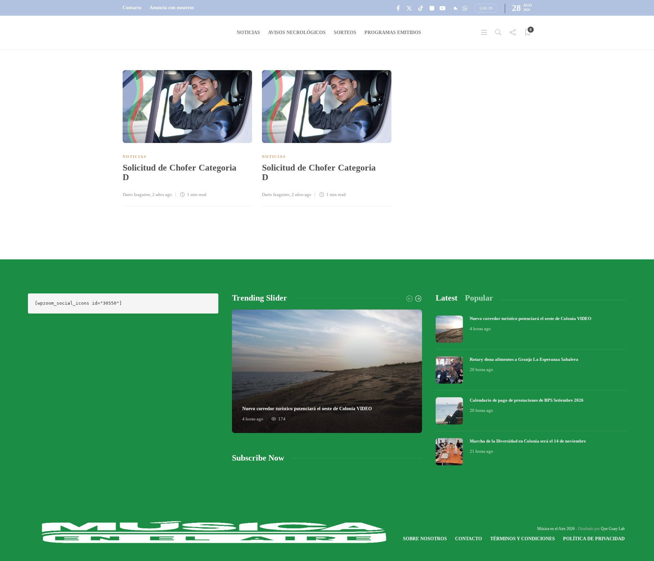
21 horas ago (481, 451)
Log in (486, 8)
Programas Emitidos (392, 32)
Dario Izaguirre (136, 194)
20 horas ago (481, 369)
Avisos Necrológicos (297, 32)
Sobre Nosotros (425, 538)
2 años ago (162, 194)
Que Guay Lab (613, 528)
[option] (327, 371)
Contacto (132, 7)
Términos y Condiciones (522, 538)
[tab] (446, 298)
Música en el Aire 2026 (556, 528)
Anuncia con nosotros (172, 7)
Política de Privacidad (594, 538)
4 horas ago (252, 418)
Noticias (248, 32)
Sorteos (345, 32)
